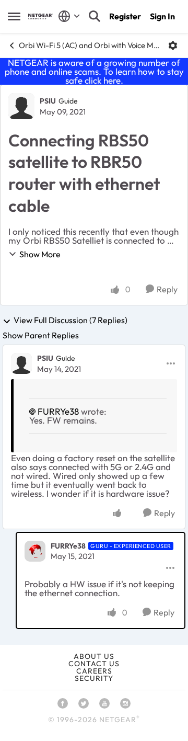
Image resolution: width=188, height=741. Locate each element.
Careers (94, 671)
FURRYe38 (58, 411)
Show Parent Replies (41, 335)
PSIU (48, 101)
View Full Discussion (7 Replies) (70, 320)
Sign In (162, 16)
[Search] (94, 16)
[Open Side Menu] (14, 16)
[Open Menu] (173, 45)
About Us (94, 656)
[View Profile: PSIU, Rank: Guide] (21, 106)
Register (125, 16)
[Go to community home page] (40, 16)
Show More (40, 254)
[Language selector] (69, 16)
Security (94, 678)
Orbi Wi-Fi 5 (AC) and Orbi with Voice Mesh (89, 45)
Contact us (94, 663)
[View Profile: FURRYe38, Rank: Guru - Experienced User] (35, 551)
